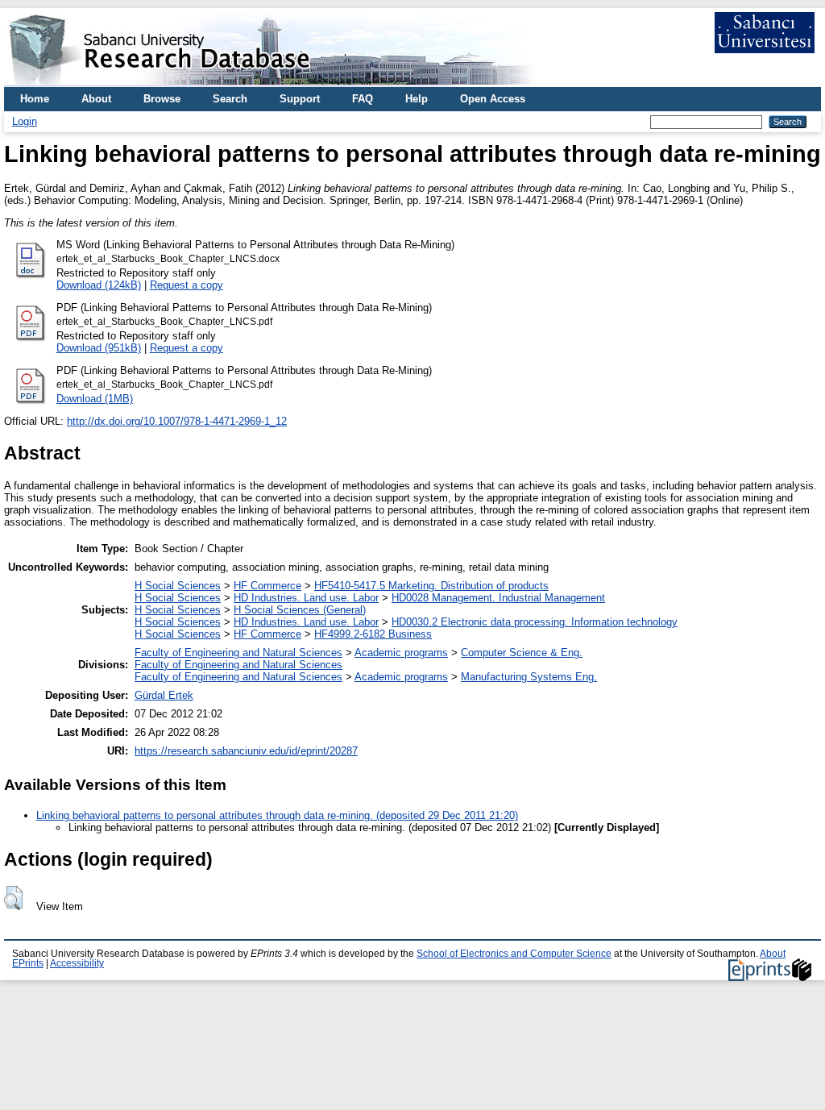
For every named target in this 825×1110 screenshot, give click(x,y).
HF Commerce (267, 586)
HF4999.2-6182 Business (373, 634)
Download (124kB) (98, 285)
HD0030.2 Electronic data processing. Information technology (535, 622)
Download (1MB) (94, 399)
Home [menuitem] (34, 99)
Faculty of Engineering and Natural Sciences (238, 652)
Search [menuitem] (230, 99)
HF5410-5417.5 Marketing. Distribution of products (431, 586)
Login (24, 121)
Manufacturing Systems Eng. (529, 677)
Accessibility (77, 963)
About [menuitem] (96, 99)
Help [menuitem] (416, 99)
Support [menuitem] (300, 99)
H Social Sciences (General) (300, 610)
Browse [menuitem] (161, 99)
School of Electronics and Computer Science (514, 953)
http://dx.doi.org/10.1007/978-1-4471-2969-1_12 (177, 421)
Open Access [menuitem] (492, 99)
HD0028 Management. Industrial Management (498, 598)
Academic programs (401, 652)
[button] (13, 898)
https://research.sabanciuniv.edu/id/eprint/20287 (246, 751)
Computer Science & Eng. (521, 652)
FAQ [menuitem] (362, 99)
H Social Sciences (178, 586)
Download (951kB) (98, 348)
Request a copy (186, 285)
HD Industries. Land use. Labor (306, 598)
